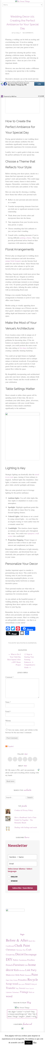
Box (34, 941)
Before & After (17, 940)
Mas (34, 1042)
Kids (16, 970)
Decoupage (30, 954)
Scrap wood (12, 983)
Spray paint (21, 984)
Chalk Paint (22, 945)
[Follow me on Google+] (20, 759)
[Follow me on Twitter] (15, 759)
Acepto (28, 1042)
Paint (35, 974)
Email (8, 711)
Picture (15, 980)
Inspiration (32, 643)
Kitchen (22, 970)
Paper (7, 980)
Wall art (31, 992)
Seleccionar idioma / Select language (20, 870)
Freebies (31, 959)
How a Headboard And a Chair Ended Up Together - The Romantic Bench (25, 820)
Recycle (33, 979)
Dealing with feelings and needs (25, 827)
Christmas (10, 949)
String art (34, 984)
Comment (9, 677)
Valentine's (15, 992)
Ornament (28, 975)
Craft (28, 949)
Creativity (10, 954)
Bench (30, 941)
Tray (17, 988)
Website (8, 720)
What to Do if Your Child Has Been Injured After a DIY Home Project (14, 659)
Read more (10, 781)
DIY (9, 959)
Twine (27, 988)
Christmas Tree (21, 950)
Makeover (10, 974)
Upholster (9, 992)
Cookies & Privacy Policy (23, 810)
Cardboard (10, 946)
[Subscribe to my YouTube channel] (35, 759)
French (9, 964)
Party (11, 980)
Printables (22, 979)
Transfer (10, 988)
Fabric (15, 959)
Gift (26, 965)
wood (9, 996)
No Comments (27, 33)
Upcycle (31, 988)
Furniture (18, 965)
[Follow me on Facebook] (10, 759)
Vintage (24, 992)
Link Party (31, 970)
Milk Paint (19, 974)
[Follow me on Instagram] (30, 759)
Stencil (28, 983)
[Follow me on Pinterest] (25, 759)
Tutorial (22, 988)
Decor (19, 954)
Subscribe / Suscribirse (22, 888)
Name (8, 702)
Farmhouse (23, 960)
